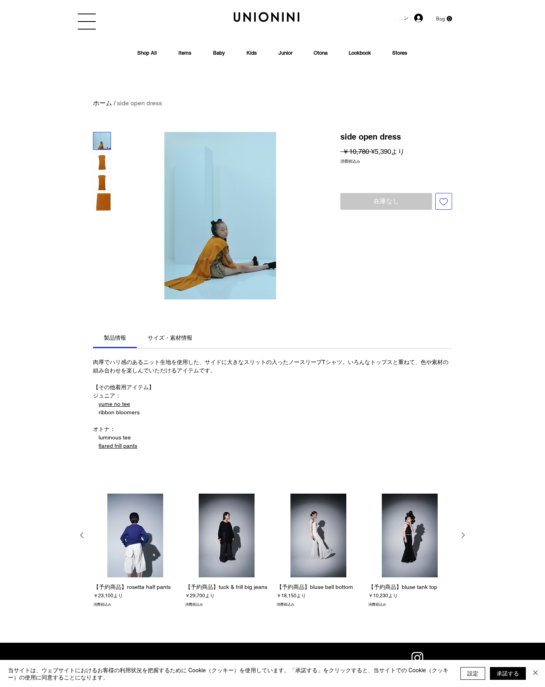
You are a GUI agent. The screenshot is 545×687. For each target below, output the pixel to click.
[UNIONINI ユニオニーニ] (417, 658)
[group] (272, 553)
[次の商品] (463, 535)
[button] (87, 22)
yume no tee (114, 404)
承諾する (508, 673)
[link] (115, 338)
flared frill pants (118, 446)
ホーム (102, 103)
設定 (472, 673)
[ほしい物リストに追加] (443, 201)
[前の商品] (82, 535)
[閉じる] (535, 673)
